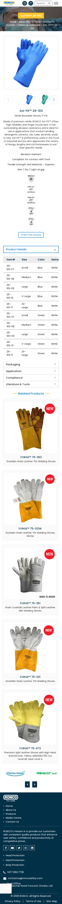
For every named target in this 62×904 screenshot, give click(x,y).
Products (11, 814)
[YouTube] (12, 847)
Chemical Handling (29, 25)
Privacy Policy (13, 901)
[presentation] (27, 784)
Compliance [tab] (14, 378)
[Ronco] (10, 798)
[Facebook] (5, 847)
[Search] (49, 3)
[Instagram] (25, 847)
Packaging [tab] (13, 364)
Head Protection (15, 855)
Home (13, 21)
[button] (53, 99)
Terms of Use (33, 901)
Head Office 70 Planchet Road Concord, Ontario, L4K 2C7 (30, 885)
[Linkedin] (32, 847)
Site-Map (51, 901)
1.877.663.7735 (15, 872)
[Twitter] (19, 847)
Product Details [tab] (16, 249)
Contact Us (12, 822)
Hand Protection (30, 21)
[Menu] (56, 3)
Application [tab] (13, 371)
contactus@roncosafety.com (25, 878)
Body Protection (15, 865)
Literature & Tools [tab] (18, 384)
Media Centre (13, 818)
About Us (11, 810)
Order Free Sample (31, 234)
